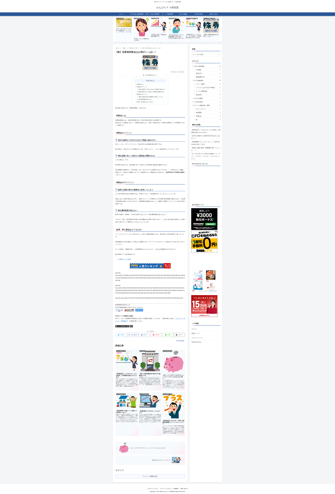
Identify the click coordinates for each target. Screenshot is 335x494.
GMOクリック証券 (125, 259)
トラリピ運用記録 (208, 91)
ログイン (194, 329)
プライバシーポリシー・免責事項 (169, 488)
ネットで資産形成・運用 (123, 326)
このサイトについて (152, 488)
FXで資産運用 (207, 80)
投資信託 (208, 116)
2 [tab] (163, 43)
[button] (218, 54)
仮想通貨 (208, 112)
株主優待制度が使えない (145, 99)
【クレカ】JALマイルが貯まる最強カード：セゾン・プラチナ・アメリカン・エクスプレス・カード (206, 156)
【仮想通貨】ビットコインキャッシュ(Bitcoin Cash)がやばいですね (205, 143)
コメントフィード (197, 337)
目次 (147, 80)
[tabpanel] (124, 29)
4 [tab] (169, 43)
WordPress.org (196, 342)
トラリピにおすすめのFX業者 (208, 87)
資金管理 (208, 95)
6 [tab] (174, 43)
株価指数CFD (208, 77)
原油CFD (208, 73)
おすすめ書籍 (207, 98)
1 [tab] (161, 43)
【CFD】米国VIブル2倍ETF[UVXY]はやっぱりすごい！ (205, 137)
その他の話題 (207, 102)
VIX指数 (208, 70)
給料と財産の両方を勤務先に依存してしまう (151, 97)
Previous (114, 29)
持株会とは (140, 84)
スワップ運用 (208, 84)
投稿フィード (196, 333)
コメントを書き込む (150, 476)
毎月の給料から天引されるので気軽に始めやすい (152, 89)
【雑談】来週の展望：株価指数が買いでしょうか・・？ (206, 149)
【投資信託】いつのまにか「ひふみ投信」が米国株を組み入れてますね (206, 131)
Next (221, 29)
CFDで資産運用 (207, 66)
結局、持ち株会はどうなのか (145, 102)
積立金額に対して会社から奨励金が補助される (151, 91)
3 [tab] (166, 43)
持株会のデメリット (142, 94)
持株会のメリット (142, 86)
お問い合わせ (184, 488)
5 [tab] (171, 43)
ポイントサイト (208, 109)
